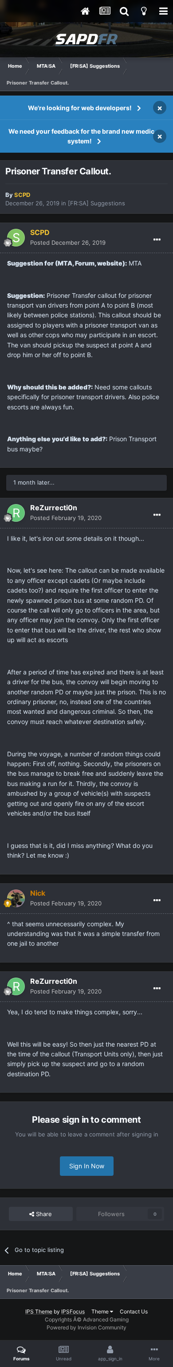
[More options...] (157, 240)
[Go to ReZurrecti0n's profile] (16, 513)
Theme (100, 1311)
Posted (68, 242)
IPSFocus (73, 1311)
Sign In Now (86, 1166)
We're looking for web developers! (80, 108)
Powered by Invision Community (86, 1327)
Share (43, 1213)
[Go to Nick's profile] (16, 898)
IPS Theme (38, 1311)
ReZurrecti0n (53, 507)
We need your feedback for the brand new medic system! (81, 136)
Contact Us (134, 1311)
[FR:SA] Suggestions (96, 203)
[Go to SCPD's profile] (16, 237)
